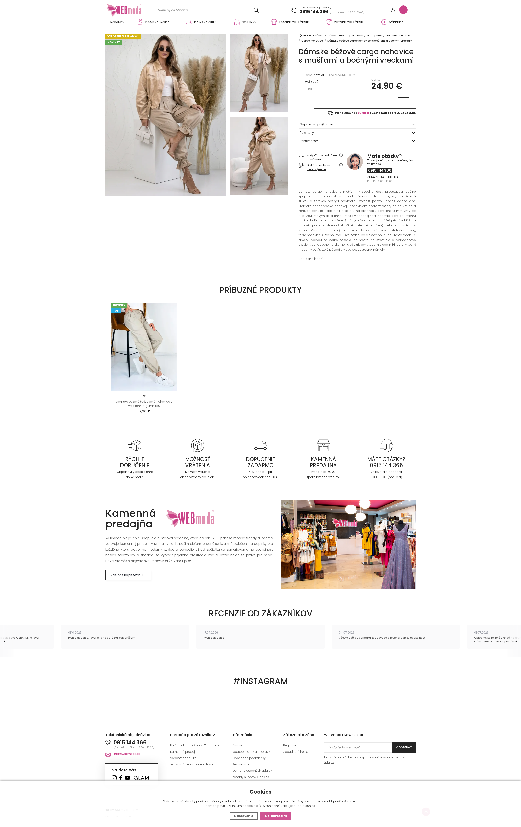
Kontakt (237, 745)
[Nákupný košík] (403, 9)
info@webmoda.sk (127, 754)
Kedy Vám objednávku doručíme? (322, 157)
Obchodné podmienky (249, 758)
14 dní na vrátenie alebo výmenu (318, 167)
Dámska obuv (206, 22)
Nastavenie (243, 816)
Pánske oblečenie (294, 22)
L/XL (144, 396)
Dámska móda (157, 22)
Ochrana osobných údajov (252, 771)
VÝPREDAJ (397, 22)
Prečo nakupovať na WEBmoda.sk (194, 745)
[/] (135, 445)
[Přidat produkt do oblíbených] (172, 386)
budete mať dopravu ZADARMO (392, 113)
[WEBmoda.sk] (114, 778)
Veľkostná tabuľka (183, 758)
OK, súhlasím (276, 816)
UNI (309, 89)
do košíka (143, 387)
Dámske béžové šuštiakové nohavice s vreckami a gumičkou (144, 404)
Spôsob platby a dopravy (251, 752)
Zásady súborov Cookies (250, 777)
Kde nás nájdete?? (126, 575)
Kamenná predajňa (184, 752)
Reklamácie (240, 764)
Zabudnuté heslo (295, 752)
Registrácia (291, 745)
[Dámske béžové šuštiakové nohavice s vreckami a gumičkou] (144, 347)
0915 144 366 (313, 12)
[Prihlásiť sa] (393, 10)
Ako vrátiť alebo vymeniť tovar (192, 764)
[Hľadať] (256, 10)
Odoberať (404, 747)
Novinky (117, 22)
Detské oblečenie (349, 22)
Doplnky (249, 22)
